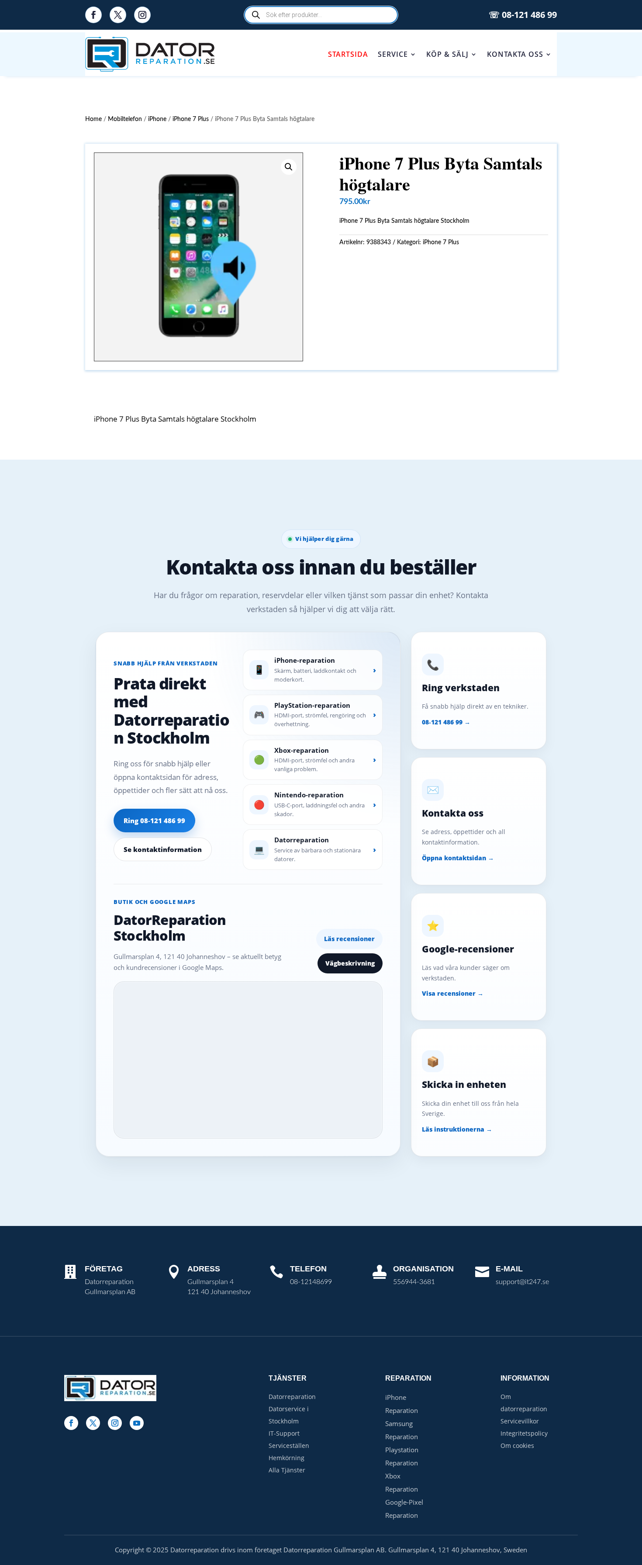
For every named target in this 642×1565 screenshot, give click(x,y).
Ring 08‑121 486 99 (154, 820)
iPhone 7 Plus (191, 119)
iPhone (157, 119)
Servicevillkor (519, 1421)
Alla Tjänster (287, 1470)
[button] (289, 167)
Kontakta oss (515, 54)
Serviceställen (289, 1445)
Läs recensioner (349, 939)
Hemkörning (286, 1458)
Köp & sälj (447, 54)
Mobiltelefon (125, 119)
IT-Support (284, 1433)
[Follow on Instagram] (142, 15)
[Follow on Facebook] (93, 15)
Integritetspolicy (524, 1433)
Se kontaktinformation (163, 849)
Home (93, 119)
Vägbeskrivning (350, 963)
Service (393, 54)
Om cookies (517, 1445)
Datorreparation (292, 1396)
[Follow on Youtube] (137, 1423)
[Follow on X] (118, 15)
